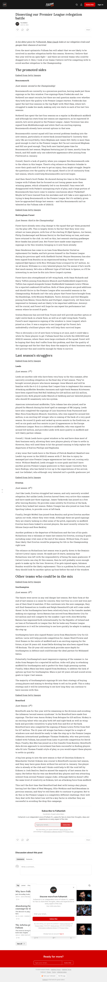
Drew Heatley (25, 935)
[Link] (12, 70)
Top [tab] (18, 885)
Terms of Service (65, 924)
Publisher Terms (66, 969)
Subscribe (90, 5)
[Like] (17, 30)
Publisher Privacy (56, 969)
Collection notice (62, 972)
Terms (54, 972)
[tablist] (24, 859)
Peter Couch (52, 42)
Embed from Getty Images (28, 75)
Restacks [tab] (29, 859)
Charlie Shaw (28, 916)
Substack (45, 980)
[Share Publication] (81, 5)
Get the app (62, 976)
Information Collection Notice (47, 928)
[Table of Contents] (2, 491)
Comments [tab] (20, 859)
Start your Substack (49, 976)
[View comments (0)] (22, 30)
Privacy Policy (39, 926)
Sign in (100, 5)
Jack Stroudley (26, 896)
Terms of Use (55, 926)
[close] (73, 887)
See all (19, 944)
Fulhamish (23, 23)
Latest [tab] (23, 885)
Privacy (49, 972)
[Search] (77, 5)
